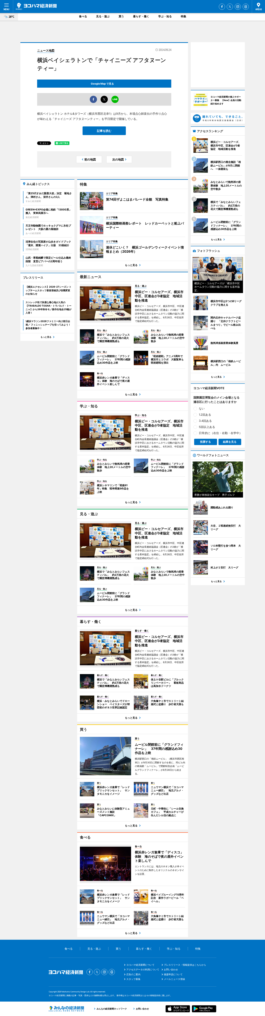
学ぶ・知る (165, 16)
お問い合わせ (171, 969)
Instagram (238, 7)
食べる (83, 16)
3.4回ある (205, 420)
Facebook (222, 7)
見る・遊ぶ (103, 16)
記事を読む (104, 131)
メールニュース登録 (174, 979)
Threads (246, 7)
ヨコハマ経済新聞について (140, 964)
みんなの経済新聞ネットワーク (66, 1008)
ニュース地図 (45, 50)
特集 (183, 16)
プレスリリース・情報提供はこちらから (185, 964)
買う (121, 16)
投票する (205, 441)
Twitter (230, 7)
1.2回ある (205, 414)
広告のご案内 (133, 974)
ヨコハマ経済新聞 (36, 6)
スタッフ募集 (133, 979)
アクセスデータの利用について (142, 969)
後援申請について (173, 974)
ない (202, 408)
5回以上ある (207, 426)
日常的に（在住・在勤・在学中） (220, 433)
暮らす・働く (141, 16)
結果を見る (230, 441)
